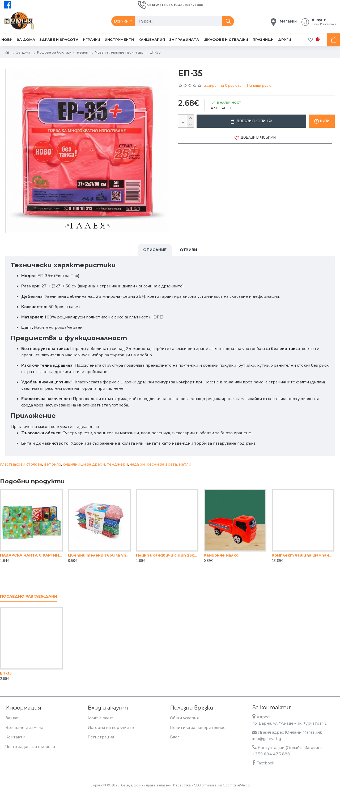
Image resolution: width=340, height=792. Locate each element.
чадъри (137, 464)
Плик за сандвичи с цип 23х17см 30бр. (167, 555)
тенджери (117, 464)
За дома (23, 52)
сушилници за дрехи (84, 464)
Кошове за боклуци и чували (62, 52)
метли (185, 464)
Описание (155, 249)
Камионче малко (221, 555)
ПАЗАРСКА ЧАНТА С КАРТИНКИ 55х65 (31, 555)
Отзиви (188, 249)
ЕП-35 (6, 673)
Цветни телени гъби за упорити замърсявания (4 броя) (99, 555)
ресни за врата (162, 464)
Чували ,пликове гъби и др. (119, 52)
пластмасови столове (21, 464)
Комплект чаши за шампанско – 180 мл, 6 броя (303, 555)
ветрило (52, 464)
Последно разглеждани (28, 596)
